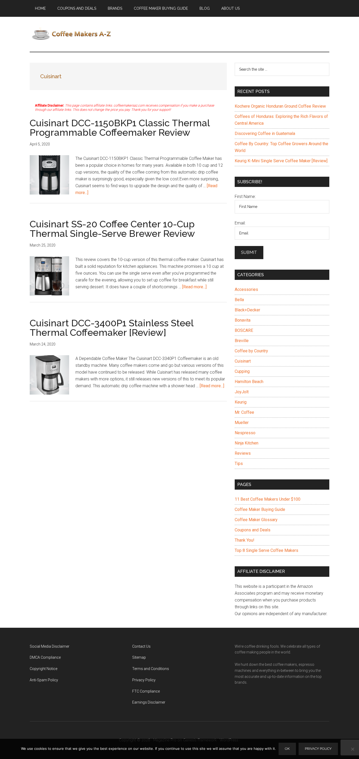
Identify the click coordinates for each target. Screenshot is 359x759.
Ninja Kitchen (246, 443)
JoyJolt (242, 391)
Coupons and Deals (252, 529)
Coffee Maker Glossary (256, 519)
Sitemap (139, 657)
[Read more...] (194, 286)
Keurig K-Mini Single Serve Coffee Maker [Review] (281, 160)
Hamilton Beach (249, 381)
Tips (239, 463)
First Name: (245, 196)
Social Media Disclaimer (49, 646)
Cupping (242, 371)
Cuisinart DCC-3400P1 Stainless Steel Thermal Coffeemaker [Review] (111, 327)
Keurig (241, 402)
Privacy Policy (144, 680)
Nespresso (245, 432)
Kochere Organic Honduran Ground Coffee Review (280, 106)
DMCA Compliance (45, 657)
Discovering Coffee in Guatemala (265, 133)
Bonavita (242, 320)
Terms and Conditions (150, 669)
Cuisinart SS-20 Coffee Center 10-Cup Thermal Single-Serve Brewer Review (112, 228)
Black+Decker (247, 309)
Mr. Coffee (244, 412)
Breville (242, 340)
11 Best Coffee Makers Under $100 (267, 499)
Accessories (246, 289)
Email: (240, 223)
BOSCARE (244, 330)
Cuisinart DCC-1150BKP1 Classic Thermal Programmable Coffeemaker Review (120, 127)
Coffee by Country (251, 350)
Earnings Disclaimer (148, 702)
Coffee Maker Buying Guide (260, 509)
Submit (249, 252)
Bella (239, 299)
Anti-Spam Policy (44, 680)
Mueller (242, 422)
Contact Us (141, 646)
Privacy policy (318, 749)
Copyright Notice (43, 669)
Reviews (243, 453)
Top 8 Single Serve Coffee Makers (266, 550)
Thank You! (244, 540)
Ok (287, 749)
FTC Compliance (146, 691)
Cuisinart (243, 361)
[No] (352, 749)
